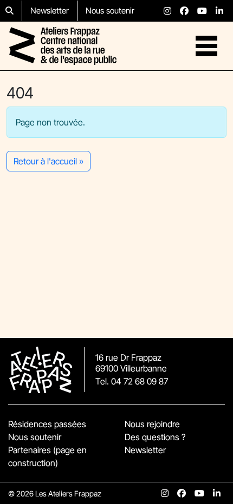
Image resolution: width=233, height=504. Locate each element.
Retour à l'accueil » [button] (48, 161)
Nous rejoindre (152, 424)
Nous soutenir (110, 10)
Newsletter (49, 10)
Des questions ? (155, 437)
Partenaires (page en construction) (47, 456)
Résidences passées (47, 424)
